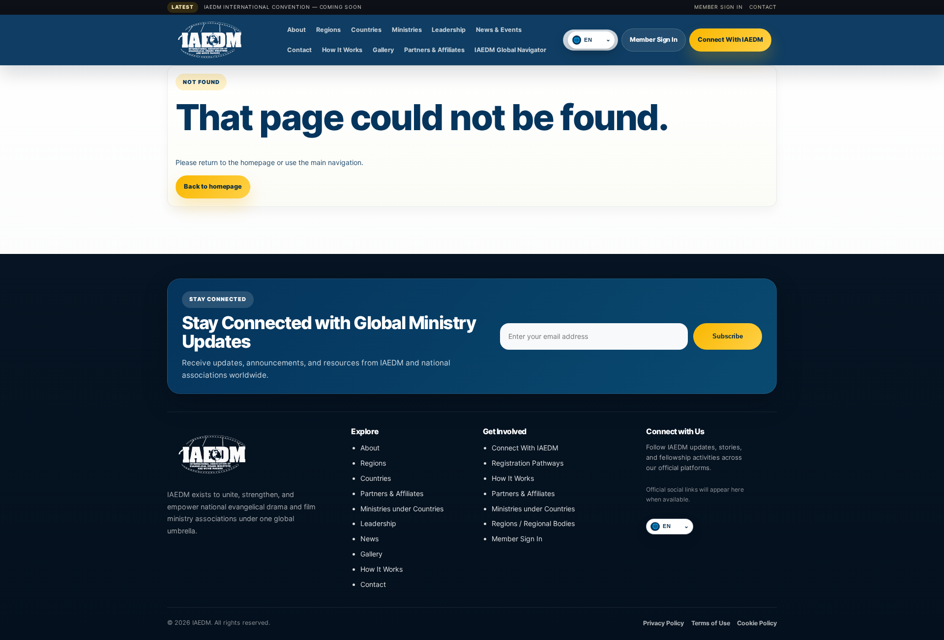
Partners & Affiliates (434, 50)
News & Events (499, 29)
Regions (328, 29)
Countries (366, 29)
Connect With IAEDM (730, 39)
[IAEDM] (223, 40)
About (296, 29)
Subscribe (727, 336)
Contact (763, 7)
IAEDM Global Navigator (510, 50)
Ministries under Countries (401, 508)
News (369, 538)
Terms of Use (710, 623)
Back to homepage (213, 186)
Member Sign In (718, 7)
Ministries (407, 29)
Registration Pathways (527, 463)
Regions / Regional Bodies (533, 523)
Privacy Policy (663, 623)
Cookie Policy (757, 623)
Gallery (383, 50)
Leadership (449, 29)
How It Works (342, 50)
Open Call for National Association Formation (281, 11)
